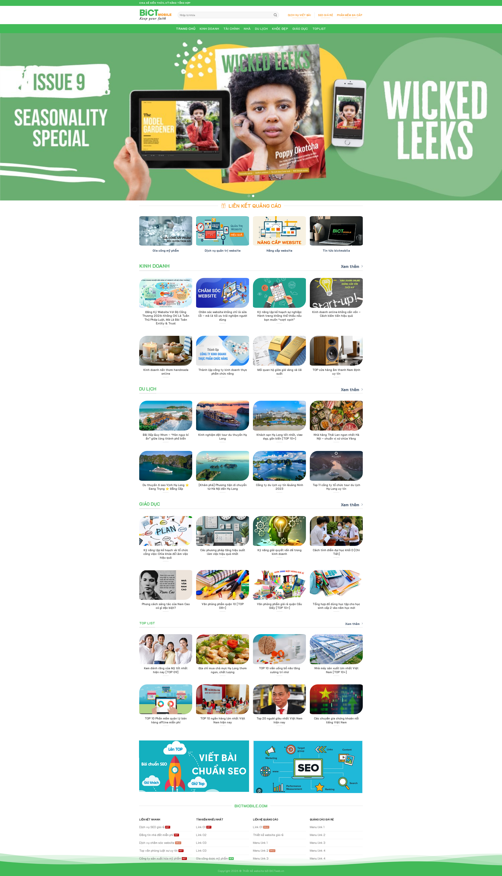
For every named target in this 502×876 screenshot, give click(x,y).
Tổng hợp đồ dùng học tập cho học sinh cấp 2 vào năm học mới (336, 606)
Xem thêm (350, 266)
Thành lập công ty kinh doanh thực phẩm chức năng (222, 371)
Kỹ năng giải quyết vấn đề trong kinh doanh (279, 552)
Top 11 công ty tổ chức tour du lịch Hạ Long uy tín (336, 487)
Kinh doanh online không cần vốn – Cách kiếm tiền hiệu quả (336, 314)
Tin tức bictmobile (336, 250)
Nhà (247, 28)
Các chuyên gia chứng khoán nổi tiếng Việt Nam (336, 720)
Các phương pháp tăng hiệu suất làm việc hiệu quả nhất (222, 552)
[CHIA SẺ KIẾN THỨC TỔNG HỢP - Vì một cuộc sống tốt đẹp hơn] (155, 14)
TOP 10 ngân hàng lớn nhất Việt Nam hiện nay (222, 720)
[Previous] (14, 117)
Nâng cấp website (279, 250)
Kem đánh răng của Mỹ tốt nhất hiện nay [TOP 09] (165, 670)
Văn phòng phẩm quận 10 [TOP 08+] (223, 606)
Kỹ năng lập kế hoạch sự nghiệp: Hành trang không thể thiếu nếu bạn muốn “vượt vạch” (279, 315)
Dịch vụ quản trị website (223, 250)
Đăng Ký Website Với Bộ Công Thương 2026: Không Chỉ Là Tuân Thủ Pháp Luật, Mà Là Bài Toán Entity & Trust (165, 317)
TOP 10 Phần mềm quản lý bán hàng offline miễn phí (166, 720)
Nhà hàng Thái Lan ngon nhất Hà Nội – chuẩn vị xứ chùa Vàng (336, 436)
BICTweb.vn (276, 871)
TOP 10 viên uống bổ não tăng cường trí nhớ (279, 670)
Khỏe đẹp (280, 28)
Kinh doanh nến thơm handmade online (165, 371)
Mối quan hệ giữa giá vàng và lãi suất (279, 371)
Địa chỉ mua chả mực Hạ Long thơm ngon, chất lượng (222, 670)
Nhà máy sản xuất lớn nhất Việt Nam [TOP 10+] (336, 670)
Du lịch (261, 28)
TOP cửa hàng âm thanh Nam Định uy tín (336, 371)
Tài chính (231, 28)
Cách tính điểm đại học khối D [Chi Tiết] (336, 552)
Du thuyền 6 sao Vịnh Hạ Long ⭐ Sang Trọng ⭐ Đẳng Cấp (166, 487)
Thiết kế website (253, 871)
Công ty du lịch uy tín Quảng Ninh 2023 (279, 487)
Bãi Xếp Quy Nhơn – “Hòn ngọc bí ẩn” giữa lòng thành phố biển (166, 436)
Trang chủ (185, 28)
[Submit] (275, 15)
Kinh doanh (209, 28)
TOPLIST (319, 28)
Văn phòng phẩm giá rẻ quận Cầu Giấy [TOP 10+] (279, 606)
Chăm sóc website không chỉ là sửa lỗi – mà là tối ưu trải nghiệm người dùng (222, 315)
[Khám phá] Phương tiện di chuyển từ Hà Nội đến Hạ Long (223, 487)
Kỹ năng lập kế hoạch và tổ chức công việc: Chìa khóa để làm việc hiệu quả (165, 553)
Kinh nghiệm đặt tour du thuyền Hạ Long (222, 436)
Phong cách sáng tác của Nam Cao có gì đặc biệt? (166, 606)
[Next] (487, 117)
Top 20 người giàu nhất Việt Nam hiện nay (279, 720)
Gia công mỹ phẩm (166, 250)
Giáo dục (300, 28)
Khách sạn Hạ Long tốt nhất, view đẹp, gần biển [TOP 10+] (279, 436)
